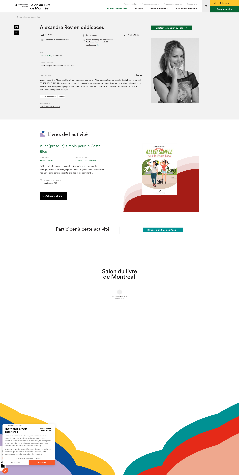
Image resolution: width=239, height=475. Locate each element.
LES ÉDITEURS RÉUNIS (50, 106)
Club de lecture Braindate (185, 8)
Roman (62, 96)
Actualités (138, 8)
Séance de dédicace (48, 96)
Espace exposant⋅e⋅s (150, 4)
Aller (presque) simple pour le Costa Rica (57, 65)
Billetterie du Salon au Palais (170, 27)
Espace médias (130, 4)
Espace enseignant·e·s (173, 4)
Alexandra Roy (46, 160)
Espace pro (192, 4)
